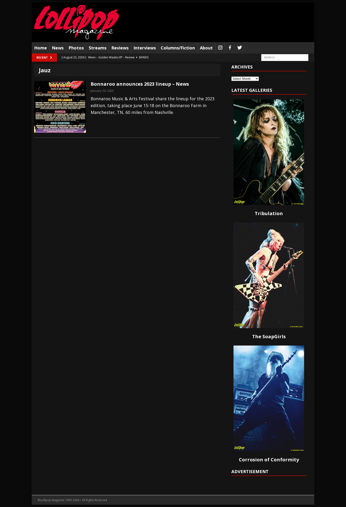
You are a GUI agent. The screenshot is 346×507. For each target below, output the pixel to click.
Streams (97, 48)
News (58, 48)
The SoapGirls (269, 336)
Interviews (144, 48)
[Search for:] (284, 57)
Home (40, 48)
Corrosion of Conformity (269, 459)
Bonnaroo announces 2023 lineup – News (140, 84)
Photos (76, 48)
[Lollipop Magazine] (76, 22)
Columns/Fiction (178, 48)
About (206, 48)
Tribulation (269, 213)
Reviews (120, 48)
